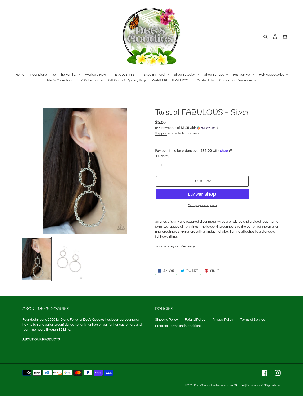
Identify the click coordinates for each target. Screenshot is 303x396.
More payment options (202, 205)
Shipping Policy (166, 319)
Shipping (161, 133)
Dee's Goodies (202, 385)
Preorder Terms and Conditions (178, 325)
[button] (186, 128)
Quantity (162, 156)
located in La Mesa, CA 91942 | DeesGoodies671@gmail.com (246, 385)
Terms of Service (252, 319)
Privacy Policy (222, 319)
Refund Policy (195, 319)
